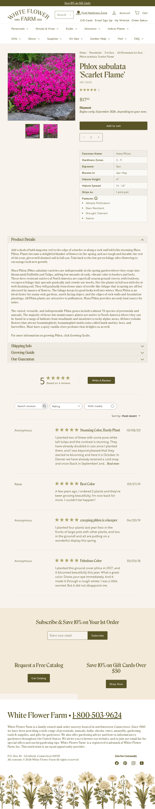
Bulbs (70, 28)
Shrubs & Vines (46, 28)
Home (83, 52)
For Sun (109, 52)
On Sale (74, 38)
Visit (121, 38)
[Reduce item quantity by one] (84, 137)
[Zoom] (41, 87)
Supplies (53, 38)
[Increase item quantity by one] (98, 137)
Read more (113, 463)
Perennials (18, 28)
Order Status (139, 20)
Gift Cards (86, 20)
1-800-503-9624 (97, 715)
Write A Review (101, 380)
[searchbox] (28, 406)
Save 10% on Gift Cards (77, 3)
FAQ (137, 38)
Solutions (90, 28)
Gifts (14, 38)
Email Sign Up (103, 20)
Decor (32, 38)
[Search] (70, 15)
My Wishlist (122, 20)
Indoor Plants (117, 28)
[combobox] (64, 15)
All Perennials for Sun (130, 52)
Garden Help (98, 38)
